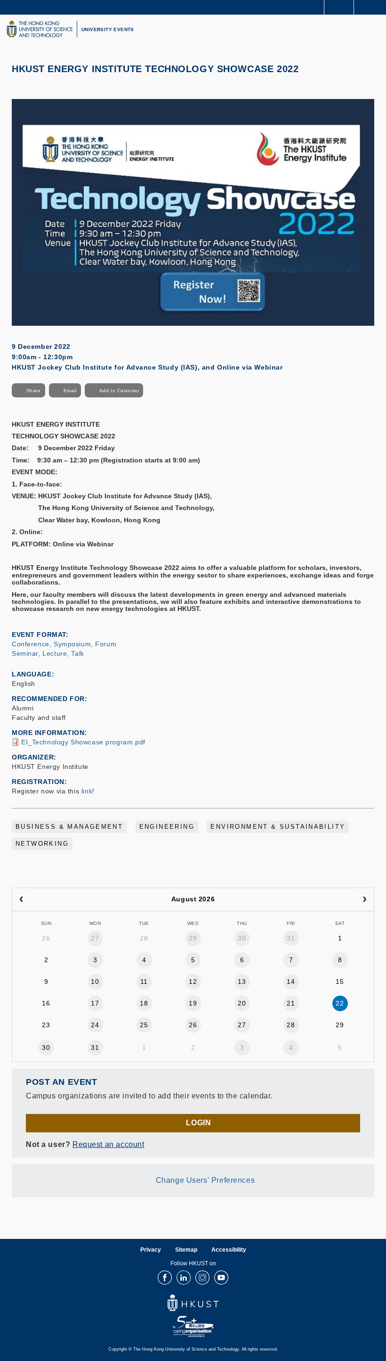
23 (46, 1025)
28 (144, 938)
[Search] (371, 6)
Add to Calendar (119, 390)
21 (291, 1003)
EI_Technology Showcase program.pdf (83, 742)
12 (193, 981)
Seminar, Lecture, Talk (48, 653)
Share (33, 390)
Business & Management (69, 827)
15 (340, 981)
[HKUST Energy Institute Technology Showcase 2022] (193, 211)
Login (198, 1123)
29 (193, 938)
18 (144, 1003)
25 (144, 1025)
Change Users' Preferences (205, 1180)
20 (242, 1003)
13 (242, 981)
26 (46, 938)
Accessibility (228, 1249)
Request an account (108, 1144)
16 (46, 1003)
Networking (42, 844)
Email (70, 390)
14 (291, 981)
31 (291, 938)
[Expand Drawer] (339, 7)
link (86, 791)
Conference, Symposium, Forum (64, 644)
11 (144, 981)
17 (95, 1003)
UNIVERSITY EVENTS (107, 29)
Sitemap (186, 1249)
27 (95, 938)
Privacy (150, 1249)
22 (340, 1003)
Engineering (166, 827)
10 (95, 981)
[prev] (21, 899)
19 (193, 1003)
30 (242, 938)
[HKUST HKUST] (39, 29)
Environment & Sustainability (277, 827)
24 (95, 1025)
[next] (364, 899)
